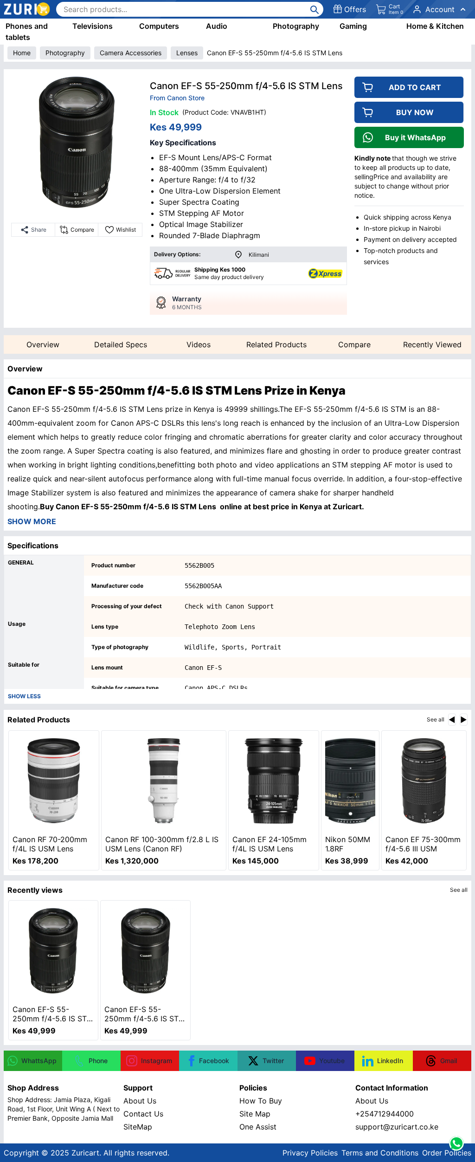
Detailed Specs (120, 344)
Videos (198, 344)
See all (435, 719)
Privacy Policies (310, 1152)
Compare (354, 344)
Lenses (187, 53)
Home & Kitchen (435, 26)
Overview (42, 344)
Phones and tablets (27, 31)
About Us (139, 1100)
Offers (355, 9)
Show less (24, 696)
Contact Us (143, 1113)
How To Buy (260, 1100)
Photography (296, 26)
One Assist (257, 1126)
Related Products (276, 344)
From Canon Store (177, 98)
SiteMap (137, 1126)
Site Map (254, 1113)
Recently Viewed (432, 344)
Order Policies (446, 1152)
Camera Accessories (130, 53)
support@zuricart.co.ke (396, 1126)
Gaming (353, 26)
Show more (31, 521)
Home (22, 53)
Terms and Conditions (379, 1152)
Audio (216, 26)
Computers (159, 26)
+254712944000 (384, 1113)
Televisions (92, 26)
